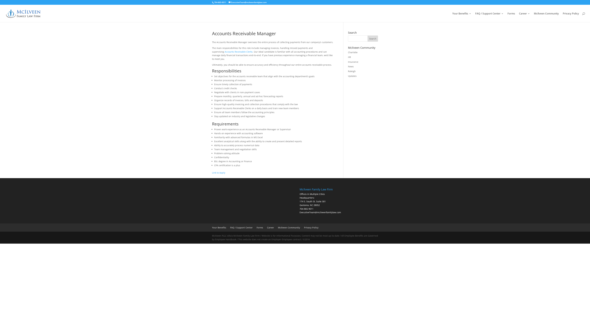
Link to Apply (218, 172)
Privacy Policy (571, 13)
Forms (511, 13)
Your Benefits (460, 13)
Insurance (353, 61)
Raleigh (352, 71)
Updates (352, 76)
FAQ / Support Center (487, 13)
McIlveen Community (546, 13)
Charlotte (353, 52)
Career (523, 13)
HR (349, 57)
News (351, 66)
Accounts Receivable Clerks (239, 51)
